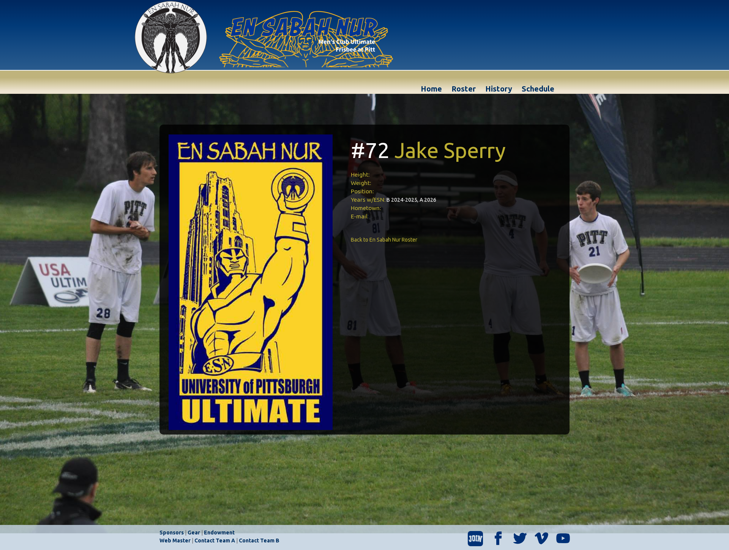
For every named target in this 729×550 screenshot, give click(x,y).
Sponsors (171, 532)
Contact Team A (214, 540)
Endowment (219, 532)
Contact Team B (259, 540)
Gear (194, 532)
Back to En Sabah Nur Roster (384, 240)
